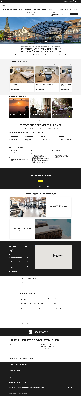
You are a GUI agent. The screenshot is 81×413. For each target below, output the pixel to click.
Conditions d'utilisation (26, 389)
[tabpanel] (40, 178)
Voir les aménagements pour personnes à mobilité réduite (19, 160)
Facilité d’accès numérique (63, 389)
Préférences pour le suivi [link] (13, 389)
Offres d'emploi (20, 389)
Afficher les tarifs (15, 89)
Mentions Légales (55, 389)
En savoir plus (21, 230)
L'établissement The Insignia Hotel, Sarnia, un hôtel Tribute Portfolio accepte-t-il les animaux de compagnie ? (38, 304)
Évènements (73, 5)
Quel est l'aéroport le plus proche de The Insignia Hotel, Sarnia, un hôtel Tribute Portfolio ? (37, 318)
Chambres (55, 5)
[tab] (24, 128)
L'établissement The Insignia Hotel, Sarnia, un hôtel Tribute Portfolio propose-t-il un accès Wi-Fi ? (39, 314)
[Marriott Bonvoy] (77, 1)
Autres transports (14, 271)
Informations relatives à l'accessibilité (27, 286)
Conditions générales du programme (37, 389)
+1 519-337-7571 (74, 9)
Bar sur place (61, 136)
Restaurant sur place (14, 136)
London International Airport (16, 257)
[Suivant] (72, 109)
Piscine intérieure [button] (30, 136)
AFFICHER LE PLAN (64, 9)
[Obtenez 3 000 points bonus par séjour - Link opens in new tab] (19, 108)
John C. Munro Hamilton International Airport (18, 266)
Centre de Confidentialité (48, 389)
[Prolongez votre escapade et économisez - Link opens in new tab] (62, 108)
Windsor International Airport (16, 261)
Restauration (61, 5)
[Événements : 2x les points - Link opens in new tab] (40, 108)
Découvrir (40, 181)
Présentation (49, 5)
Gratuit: (46, 348)
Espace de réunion (14, 139)
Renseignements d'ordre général (26, 282)
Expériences (67, 5)
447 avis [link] (50, 9)
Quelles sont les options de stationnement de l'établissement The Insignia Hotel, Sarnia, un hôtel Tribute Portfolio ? (39, 309)
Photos (78, 5)
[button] (68, 1)
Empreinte (26, 346)
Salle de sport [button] (29, 139)
